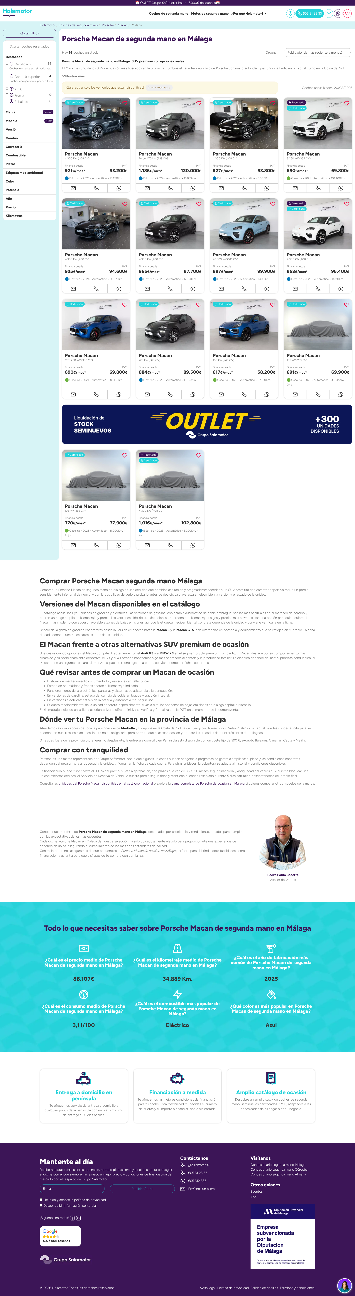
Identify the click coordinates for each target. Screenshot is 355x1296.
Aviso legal (207, 1288)
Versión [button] (11, 129)
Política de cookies (264, 1288)
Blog (254, 1196)
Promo (32, 95)
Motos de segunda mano (210, 13)
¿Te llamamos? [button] (198, 1165)
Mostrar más (75, 76)
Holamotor (47, 25)
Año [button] (9, 199)
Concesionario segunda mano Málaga (278, 1165)
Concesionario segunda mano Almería (278, 1174)
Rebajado (32, 101)
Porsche (108, 25)
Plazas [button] (11, 164)
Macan (123, 25)
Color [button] (10, 181)
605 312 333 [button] (197, 1181)
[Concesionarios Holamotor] (290, 13)
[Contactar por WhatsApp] (338, 13)
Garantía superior (31, 78)
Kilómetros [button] (14, 216)
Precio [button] (11, 207)
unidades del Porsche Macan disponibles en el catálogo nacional (106, 783)
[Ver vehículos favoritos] (347, 13)
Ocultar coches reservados (29, 46)
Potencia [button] (12, 190)
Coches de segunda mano (168, 13)
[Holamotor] (17, 16)
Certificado (30, 66)
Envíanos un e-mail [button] (202, 1189)
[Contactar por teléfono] (96, 187)
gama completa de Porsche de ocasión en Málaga (208, 783)
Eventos (257, 1191)
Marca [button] (11, 112)
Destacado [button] (14, 57)
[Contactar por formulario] (329, 13)
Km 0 (32, 89)
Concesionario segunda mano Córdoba (279, 1169)
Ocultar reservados (159, 87)
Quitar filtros (29, 33)
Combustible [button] (16, 155)
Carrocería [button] (14, 147)
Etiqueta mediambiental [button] (24, 173)
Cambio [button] (12, 138)
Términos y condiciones (297, 1288)
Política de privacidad (233, 1288)
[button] (207, 424)
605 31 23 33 (197, 1173)
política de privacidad (90, 1200)
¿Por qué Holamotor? (247, 13)
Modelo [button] (11, 121)
